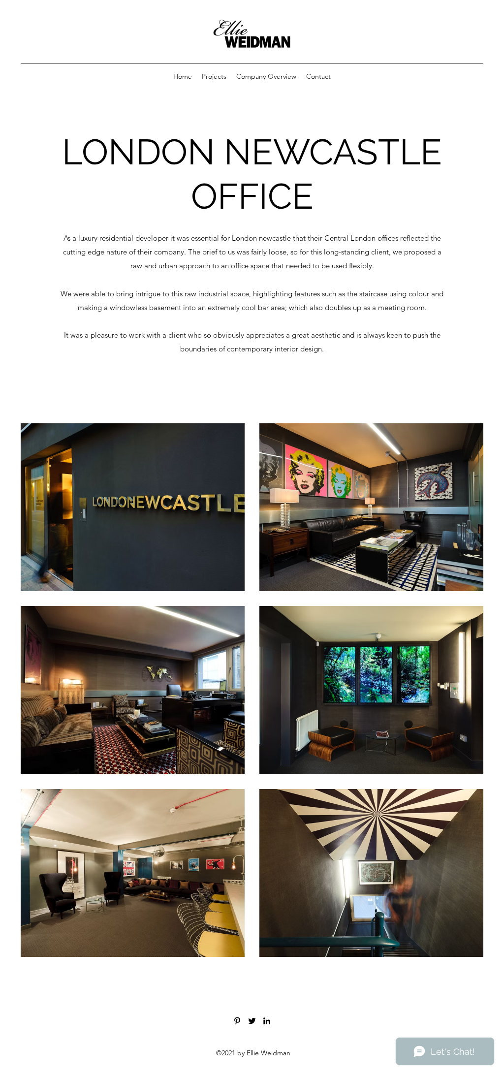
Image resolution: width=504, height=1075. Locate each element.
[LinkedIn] (267, 1021)
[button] (214, 76)
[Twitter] (252, 1021)
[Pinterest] (237, 1021)
